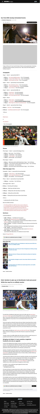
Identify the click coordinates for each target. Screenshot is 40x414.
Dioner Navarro (30, 228)
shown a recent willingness (21, 360)
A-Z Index (6, 406)
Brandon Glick (5, 286)
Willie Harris (17, 86)
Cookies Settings (14, 406)
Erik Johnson (15, 84)
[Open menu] (2, 1)
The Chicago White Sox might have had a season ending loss (16, 204)
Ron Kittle (16, 102)
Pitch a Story (21, 403)
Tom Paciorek (11, 77)
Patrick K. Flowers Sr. (6, 20)
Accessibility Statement (31, 405)
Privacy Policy (29, 403)
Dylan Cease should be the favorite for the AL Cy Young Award (16, 209)
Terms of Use (6, 405)
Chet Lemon (11, 93)
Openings (12, 401)
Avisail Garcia (11, 92)
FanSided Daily (13, 403)
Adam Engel (11, 102)
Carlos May (11, 80)
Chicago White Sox (9, 234)
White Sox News (9, 271)
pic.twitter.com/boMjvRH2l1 (8, 365)
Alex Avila (11, 84)
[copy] (9, 22)
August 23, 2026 (12, 367)
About (5, 401)
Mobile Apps (6, 403)
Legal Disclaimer (22, 405)
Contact (20, 401)
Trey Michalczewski (22, 102)
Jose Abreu (11, 101)
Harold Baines (10, 109)
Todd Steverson (18, 175)
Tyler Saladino (12, 156)
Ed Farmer (6, 222)
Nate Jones (18, 78)
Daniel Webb (17, 95)
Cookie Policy (13, 405)
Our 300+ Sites (29, 401)
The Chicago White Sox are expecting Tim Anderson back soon (16, 206)
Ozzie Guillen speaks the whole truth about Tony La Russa (15, 210)
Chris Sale (9, 107)
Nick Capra (17, 219)
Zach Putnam (11, 95)
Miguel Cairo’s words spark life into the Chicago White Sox (15, 207)
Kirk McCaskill (17, 109)
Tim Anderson (5, 121)
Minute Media (6, 409)
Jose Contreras (12, 87)
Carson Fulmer (12, 78)
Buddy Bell (12, 219)
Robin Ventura (12, 173)
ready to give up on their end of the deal (21, 330)
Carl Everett (11, 86)
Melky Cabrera (11, 99)
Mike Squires (17, 77)
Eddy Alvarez (5, 116)
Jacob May (16, 80)
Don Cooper (11, 175)
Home (4, 271)
